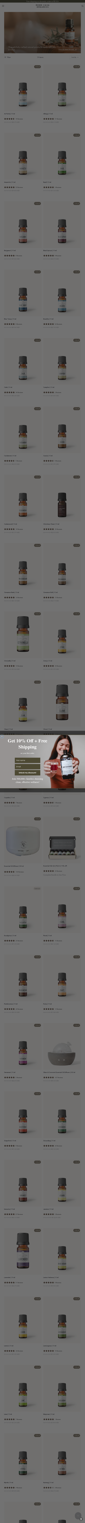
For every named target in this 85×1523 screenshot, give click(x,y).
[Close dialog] (1, 736)
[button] (81, 1519)
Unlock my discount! (27, 772)
